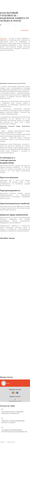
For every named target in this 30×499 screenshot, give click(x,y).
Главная (2, 442)
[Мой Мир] (17, 393)
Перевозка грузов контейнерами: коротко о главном (13, 421)
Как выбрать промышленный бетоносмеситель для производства (14, 430)
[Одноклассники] (15, 393)
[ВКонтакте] (13, 393)
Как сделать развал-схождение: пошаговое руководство (13, 412)
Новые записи (11, 442)
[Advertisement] (15, 67)
